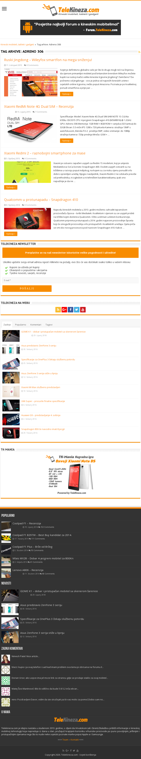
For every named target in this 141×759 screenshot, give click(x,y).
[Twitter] (76, 309)
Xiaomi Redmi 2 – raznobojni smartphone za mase (44, 153)
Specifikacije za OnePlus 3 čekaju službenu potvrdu (48, 359)
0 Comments (32, 65)
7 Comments (41, 111)
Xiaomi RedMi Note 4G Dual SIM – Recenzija (39, 106)
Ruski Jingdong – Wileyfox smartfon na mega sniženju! (48, 59)
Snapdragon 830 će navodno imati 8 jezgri (43, 429)
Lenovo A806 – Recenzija (28, 570)
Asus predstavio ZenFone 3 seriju (38, 345)
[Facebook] (70, 309)
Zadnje (7, 324)
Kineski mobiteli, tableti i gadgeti (17, 44)
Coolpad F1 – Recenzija (27, 523)
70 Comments (37, 550)
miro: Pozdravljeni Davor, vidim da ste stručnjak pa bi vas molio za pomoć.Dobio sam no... (58, 699)
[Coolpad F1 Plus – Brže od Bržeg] (6, 549)
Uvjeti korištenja (87, 754)
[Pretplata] (139, 52)
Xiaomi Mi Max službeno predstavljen (40, 387)
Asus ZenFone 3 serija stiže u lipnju (39, 373)
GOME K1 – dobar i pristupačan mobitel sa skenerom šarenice (53, 331)
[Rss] (58, 309)
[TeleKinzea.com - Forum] (70, 27)
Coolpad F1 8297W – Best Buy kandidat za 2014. (42, 535)
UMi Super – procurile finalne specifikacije (43, 401)
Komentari (35, 324)
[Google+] (64, 309)
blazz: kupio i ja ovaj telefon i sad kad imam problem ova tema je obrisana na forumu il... (58, 667)
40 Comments (48, 574)
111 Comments (38, 539)
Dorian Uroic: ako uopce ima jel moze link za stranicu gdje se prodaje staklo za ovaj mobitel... (60, 677)
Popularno (20, 324)
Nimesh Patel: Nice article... (25, 656)
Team (65, 739)
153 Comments (47, 527)
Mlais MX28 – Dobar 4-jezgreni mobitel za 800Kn (43, 558)
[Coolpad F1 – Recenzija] (6, 526)
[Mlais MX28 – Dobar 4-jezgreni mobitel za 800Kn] (6, 561)
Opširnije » (66, 94)
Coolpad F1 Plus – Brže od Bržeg (32, 546)
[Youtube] (83, 309)
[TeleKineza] (70, 9)
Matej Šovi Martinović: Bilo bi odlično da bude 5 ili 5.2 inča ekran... (45, 688)
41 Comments (36, 562)
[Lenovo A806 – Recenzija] (6, 573)
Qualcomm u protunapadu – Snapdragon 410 (41, 199)
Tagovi (49, 324)
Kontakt (75, 739)
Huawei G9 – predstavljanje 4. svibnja (40, 415)
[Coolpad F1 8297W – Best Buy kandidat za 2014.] (6, 538)
